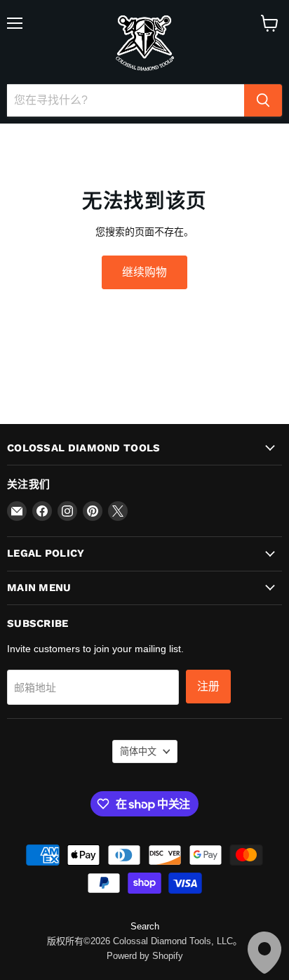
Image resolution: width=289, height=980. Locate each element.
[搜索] (263, 100)
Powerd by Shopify (145, 956)
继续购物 (144, 272)
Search (144, 926)
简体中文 (138, 751)
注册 (208, 686)
